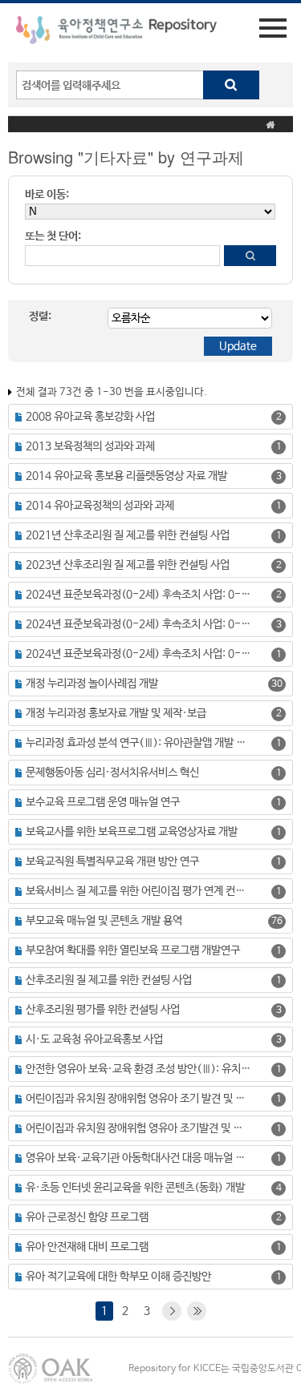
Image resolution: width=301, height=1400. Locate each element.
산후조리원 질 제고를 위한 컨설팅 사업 (109, 980)
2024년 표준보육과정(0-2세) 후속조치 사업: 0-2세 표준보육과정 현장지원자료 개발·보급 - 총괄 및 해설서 (138, 624)
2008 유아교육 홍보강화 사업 (90, 416)
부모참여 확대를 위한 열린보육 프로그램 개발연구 (133, 950)
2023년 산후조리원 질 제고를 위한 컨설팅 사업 (128, 565)
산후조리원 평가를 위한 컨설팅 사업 (103, 1009)
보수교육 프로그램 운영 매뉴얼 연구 (103, 802)
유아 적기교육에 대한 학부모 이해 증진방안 (118, 1276)
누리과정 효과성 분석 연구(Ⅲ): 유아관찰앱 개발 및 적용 (138, 742)
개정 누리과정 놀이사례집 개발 (92, 683)
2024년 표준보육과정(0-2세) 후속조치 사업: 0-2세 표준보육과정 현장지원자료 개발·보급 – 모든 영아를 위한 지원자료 (138, 654)
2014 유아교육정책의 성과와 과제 (100, 505)
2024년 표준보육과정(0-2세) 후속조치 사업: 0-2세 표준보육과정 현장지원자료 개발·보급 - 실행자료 (138, 594)
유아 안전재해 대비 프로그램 (87, 1247)
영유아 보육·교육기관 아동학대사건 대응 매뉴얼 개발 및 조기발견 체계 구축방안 (138, 1158)
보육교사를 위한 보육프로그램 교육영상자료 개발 (132, 831)
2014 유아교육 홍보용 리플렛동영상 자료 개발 (126, 476)
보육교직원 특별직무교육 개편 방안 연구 (112, 861)
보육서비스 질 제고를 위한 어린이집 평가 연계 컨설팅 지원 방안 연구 (138, 891)
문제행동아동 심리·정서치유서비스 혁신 (112, 772)
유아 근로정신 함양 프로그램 (87, 1217)
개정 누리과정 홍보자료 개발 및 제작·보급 (116, 713)
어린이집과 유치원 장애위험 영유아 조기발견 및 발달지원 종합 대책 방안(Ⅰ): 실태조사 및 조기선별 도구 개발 (138, 1128)
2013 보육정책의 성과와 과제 (90, 446)
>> (196, 1311)
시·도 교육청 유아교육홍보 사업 (94, 1039)
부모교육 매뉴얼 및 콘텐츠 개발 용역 (104, 920)
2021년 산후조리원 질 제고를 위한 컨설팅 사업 (128, 535)
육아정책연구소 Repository (116, 33)
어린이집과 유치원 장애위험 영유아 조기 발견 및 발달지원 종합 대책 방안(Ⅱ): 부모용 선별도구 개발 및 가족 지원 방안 (138, 1098)
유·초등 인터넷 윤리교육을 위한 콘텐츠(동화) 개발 (135, 1187)
